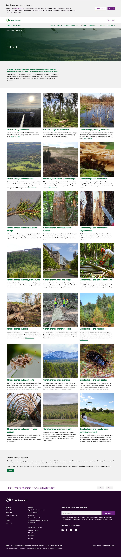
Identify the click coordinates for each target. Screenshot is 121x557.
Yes (101, 488)
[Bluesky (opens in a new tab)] (71, 530)
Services (8, 518)
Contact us (9, 523)
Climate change (10, 30)
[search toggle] (109, 20)
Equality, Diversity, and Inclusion (36, 510)
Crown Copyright (33, 512)
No (109, 488)
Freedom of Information (34, 518)
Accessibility (31, 535)
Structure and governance (35, 527)
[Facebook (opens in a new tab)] (67, 530)
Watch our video (15, 136)
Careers (8, 520)
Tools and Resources (11, 515)
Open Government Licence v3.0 (36, 545)
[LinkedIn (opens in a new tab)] (62, 530)
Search (10, 470)
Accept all (111, 8)
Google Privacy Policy (37, 548)
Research (8, 510)
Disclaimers (31, 515)
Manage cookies (100, 8)
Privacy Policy (31, 533)
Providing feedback (33, 530)
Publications (9, 512)
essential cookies (18, 8)
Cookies (30, 538)
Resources (19, 30)
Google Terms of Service (52, 548)
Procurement (31, 525)
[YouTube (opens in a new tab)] (76, 530)
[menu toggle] (113, 20)
